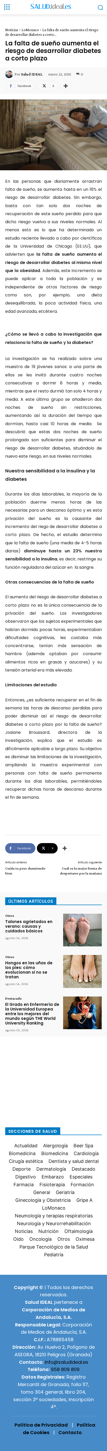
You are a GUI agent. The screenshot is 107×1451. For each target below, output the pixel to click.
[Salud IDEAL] (10, 74)
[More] (65, 86)
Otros (9, 915)
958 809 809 (65, 1369)
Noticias (11, 30)
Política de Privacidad (41, 1425)
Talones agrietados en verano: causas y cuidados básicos (28, 926)
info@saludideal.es (66, 1362)
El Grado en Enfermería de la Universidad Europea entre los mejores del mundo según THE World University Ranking (32, 1014)
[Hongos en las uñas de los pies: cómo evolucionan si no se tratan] (82, 971)
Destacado (13, 998)
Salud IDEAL (31, 74)
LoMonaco (30, 30)
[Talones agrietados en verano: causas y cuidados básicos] (82, 930)
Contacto (70, 1432)
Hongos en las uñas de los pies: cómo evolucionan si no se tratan (28, 970)
